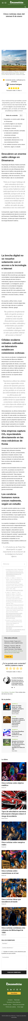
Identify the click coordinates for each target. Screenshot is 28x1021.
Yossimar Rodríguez (15, 84)
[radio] (7, 668)
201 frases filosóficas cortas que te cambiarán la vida (18, 733)
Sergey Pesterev (16, 73)
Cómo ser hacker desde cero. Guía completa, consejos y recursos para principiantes (18, 709)
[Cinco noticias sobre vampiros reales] (14, 831)
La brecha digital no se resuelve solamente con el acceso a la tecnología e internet (13, 126)
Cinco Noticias (5, 692)
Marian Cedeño (15, 713)
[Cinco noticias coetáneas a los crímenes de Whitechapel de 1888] (14, 916)
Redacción (4, 787)
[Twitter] (8, 989)
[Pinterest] (20, 989)
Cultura (14, 716)
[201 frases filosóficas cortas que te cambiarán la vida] (7, 732)
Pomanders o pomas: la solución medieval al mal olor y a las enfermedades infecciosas (18, 721)
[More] (23, 95)
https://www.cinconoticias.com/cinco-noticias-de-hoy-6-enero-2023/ (13, 651)
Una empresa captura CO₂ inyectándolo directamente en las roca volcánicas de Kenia (13, 140)
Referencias (6, 564)
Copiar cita (8, 656)
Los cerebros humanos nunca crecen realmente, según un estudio (14, 145)
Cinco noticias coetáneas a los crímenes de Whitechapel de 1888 (13, 930)
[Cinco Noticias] (14, 984)
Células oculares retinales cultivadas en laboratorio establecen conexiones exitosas (14, 133)
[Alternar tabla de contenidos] (20, 115)
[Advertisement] (14, 34)
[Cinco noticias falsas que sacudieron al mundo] (14, 888)
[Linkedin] (12, 687)
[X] (9, 95)
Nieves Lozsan (15, 736)
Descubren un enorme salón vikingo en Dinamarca (14, 120)
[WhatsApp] (16, 95)
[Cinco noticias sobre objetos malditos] (14, 771)
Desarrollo (15, 703)
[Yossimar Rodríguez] (7, 84)
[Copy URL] (20, 95)
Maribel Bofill (15, 726)
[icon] (5, 3)
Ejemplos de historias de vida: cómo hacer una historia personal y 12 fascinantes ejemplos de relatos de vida (18, 745)
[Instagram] (17, 989)
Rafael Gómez (5, 818)
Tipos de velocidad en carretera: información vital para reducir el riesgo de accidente (14, 814)
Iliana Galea (14, 751)
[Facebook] (12, 95)
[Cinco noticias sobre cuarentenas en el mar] (14, 859)
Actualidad (12, 692)
